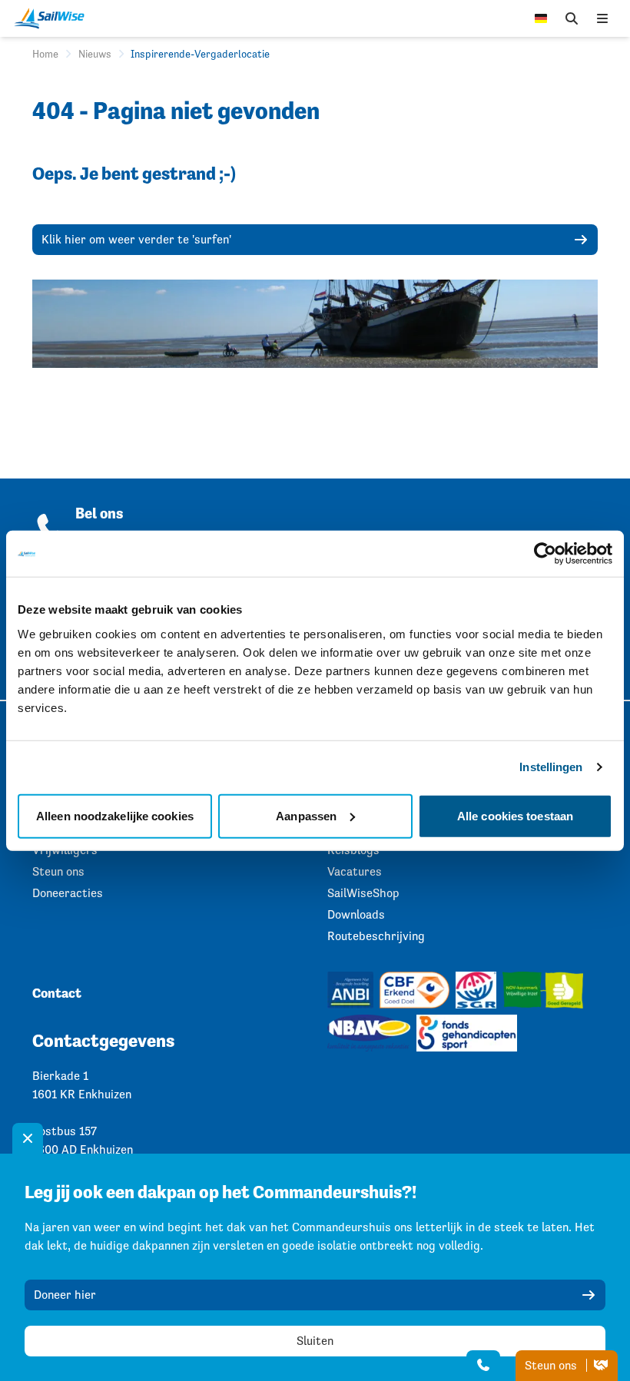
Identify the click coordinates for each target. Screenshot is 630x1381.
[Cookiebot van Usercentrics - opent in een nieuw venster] (545, 553)
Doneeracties (67, 892)
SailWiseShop (363, 892)
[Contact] (483, 1365)
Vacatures (354, 871)
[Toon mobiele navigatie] (602, 18)
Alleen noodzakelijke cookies (115, 815)
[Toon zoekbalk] (571, 18)
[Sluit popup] (27, 1138)
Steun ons (552, 1365)
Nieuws (94, 54)
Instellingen (550, 766)
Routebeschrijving (376, 935)
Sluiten (315, 1340)
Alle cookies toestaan (515, 815)
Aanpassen (306, 815)
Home (45, 54)
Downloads (356, 914)
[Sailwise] (53, 18)
